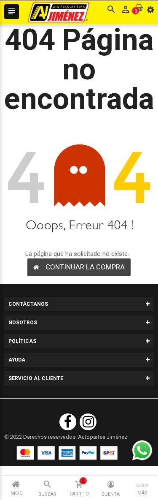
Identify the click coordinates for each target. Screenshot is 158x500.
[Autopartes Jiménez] (67, 453)
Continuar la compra (85, 267)
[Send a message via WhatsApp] (142, 450)
